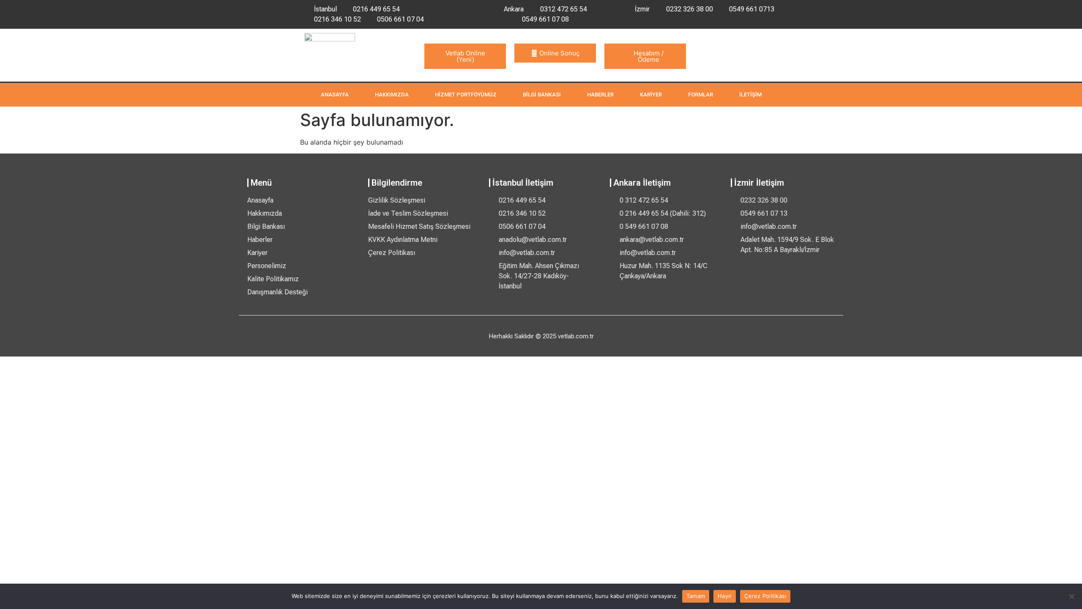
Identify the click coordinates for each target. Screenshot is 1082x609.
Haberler (600, 94)
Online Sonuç (559, 53)
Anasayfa (335, 94)
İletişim (750, 94)
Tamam (695, 596)
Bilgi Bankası (542, 94)
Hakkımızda (392, 94)
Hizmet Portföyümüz (466, 94)
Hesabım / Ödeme (649, 56)
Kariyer (651, 94)
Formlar (700, 94)
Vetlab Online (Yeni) (465, 56)
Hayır (725, 596)
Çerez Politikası (765, 596)
